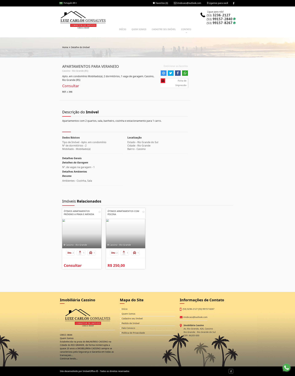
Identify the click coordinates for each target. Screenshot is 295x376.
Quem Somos (128, 313)
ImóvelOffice (89, 371)
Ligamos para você (218, 3)
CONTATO (186, 29)
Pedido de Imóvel (130, 323)
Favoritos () (161, 3)
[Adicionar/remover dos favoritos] (99, 211)
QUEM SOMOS (139, 29)
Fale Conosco (128, 328)
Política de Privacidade (133, 332)
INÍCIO (122, 29)
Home (65, 47)
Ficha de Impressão (180, 83)
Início (124, 308)
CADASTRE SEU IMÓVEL (164, 29)
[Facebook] (234, 3)
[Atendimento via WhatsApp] (286, 367)
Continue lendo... (69, 358)
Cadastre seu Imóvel (132, 318)
